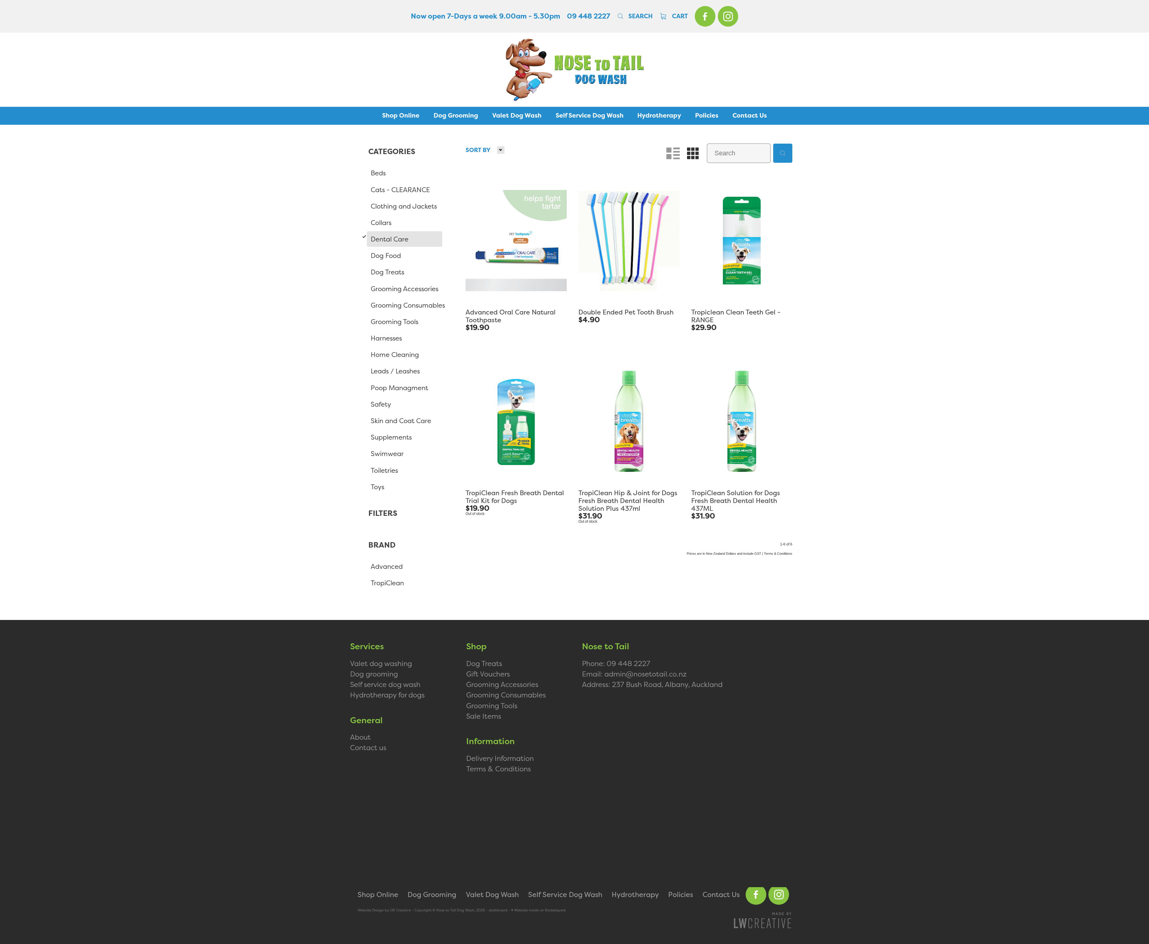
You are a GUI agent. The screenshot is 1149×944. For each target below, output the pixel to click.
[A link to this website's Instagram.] (728, 16)
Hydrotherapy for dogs (387, 694)
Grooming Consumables (506, 694)
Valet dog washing (381, 663)
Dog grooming (374, 673)
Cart (679, 16)
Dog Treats (484, 663)
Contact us (368, 747)
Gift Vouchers (488, 673)
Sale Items (483, 716)
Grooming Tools (491, 705)
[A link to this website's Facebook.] (705, 16)
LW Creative (400, 910)
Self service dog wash (385, 684)
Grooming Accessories (502, 684)
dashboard (498, 910)
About (360, 736)
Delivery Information (500, 758)
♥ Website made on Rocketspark (538, 910)
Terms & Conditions (498, 768)
